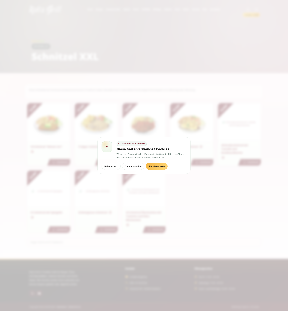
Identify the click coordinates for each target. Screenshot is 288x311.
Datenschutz (111, 166)
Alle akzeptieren (157, 166)
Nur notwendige (133, 166)
